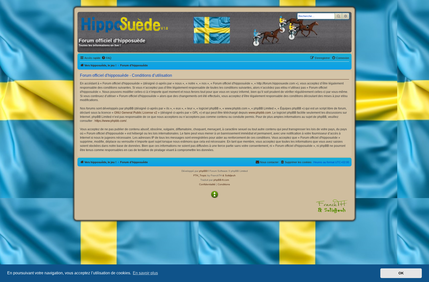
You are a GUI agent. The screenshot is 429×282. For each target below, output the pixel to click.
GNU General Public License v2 (135, 112)
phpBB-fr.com (221, 180)
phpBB (203, 171)
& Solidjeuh (229, 175)
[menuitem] (106, 58)
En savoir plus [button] (145, 273)
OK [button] (401, 273)
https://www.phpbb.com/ (110, 121)
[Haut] (214, 194)
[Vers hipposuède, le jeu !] (126, 23)
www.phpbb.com (260, 112)
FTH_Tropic (200, 175)
